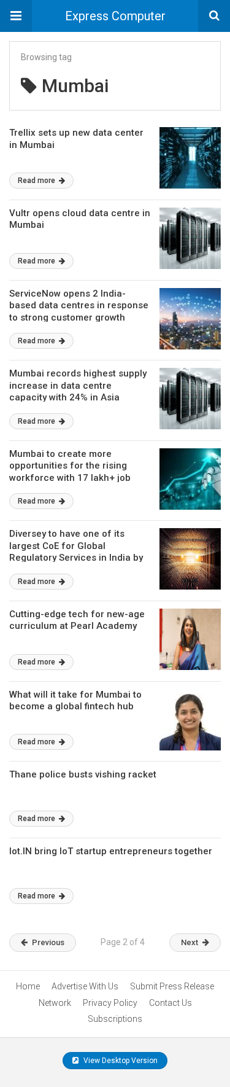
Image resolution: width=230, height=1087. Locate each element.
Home (28, 986)
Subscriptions (115, 1019)
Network (55, 1003)
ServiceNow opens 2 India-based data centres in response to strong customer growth (78, 305)
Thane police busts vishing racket (82, 774)
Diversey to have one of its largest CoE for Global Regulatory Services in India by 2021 (76, 551)
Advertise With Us (85, 986)
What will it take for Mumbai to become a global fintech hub (75, 700)
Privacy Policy (110, 1003)
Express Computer (115, 16)
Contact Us (170, 1003)
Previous (48, 942)
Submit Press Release (172, 986)
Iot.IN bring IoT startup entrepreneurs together (110, 851)
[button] (16, 16)
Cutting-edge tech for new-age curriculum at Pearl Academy (77, 620)
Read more (37, 180)
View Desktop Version (120, 1060)
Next (189, 942)
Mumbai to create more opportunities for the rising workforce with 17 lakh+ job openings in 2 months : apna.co (77, 472)
